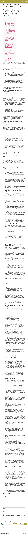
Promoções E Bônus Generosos (9, 42)
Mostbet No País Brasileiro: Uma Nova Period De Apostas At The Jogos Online (9, 26)
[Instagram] (14, 523)
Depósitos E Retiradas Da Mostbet (10, 43)
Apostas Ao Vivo (7, 52)
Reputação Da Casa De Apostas (9, 37)
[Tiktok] (16, 523)
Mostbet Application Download (9, 35)
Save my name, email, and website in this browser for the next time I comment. (14, 515)
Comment (4, 496)
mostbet (7, 101)
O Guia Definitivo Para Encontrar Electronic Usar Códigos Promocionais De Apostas (9, 47)
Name (4, 505)
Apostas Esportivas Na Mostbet (9, 38)
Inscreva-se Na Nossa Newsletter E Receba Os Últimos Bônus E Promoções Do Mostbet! (10, 56)
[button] (22, 1)
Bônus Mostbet (7, 60)
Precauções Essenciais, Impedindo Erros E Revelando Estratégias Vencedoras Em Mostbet (10, 22)
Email (4, 508)
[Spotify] (15, 523)
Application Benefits (8, 33)
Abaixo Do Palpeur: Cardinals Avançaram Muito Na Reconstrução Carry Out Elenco (10, 58)
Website (4, 511)
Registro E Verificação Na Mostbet (10, 30)
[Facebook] (13, 523)
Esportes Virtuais (7, 36)
